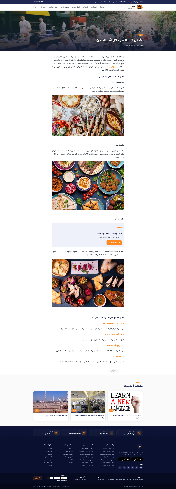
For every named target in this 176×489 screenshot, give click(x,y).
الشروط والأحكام (69, 457)
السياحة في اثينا (114, 371)
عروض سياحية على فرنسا (87, 462)
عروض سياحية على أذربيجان (107, 462)
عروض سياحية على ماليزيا (108, 451)
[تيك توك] (124, 467)
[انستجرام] (132, 467)
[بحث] (35, 7)
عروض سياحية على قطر (88, 465)
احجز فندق (94, 7)
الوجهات (85, 7)
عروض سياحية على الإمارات (87, 454)
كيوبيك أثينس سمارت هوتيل (114, 334)
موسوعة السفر (65, 7)
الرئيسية (102, 7)
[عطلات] (135, 7)
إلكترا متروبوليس (118, 356)
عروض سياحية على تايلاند (108, 465)
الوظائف (71, 462)
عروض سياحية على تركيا (88, 448)
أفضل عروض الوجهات (108, 448)
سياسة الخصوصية (68, 454)
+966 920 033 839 (38, 1)
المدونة (43, 7)
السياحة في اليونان (114, 67)
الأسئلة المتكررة (69, 451)
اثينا (140, 35)
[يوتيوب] (128, 467)
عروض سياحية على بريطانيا (87, 457)
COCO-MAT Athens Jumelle (113, 323)
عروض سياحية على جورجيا (107, 460)
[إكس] (136, 467)
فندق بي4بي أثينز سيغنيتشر (115, 345)
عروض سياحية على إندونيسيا (107, 457)
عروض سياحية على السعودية (86, 460)
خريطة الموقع (36, 486)
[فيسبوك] (141, 467)
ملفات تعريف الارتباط (46, 486)
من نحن (70, 448)
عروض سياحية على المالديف (107, 454)
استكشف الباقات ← (114, 242)
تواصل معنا (70, 460)
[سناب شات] (120, 467)
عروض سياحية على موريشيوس (86, 451)
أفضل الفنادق (76, 7)
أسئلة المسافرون (53, 7)
